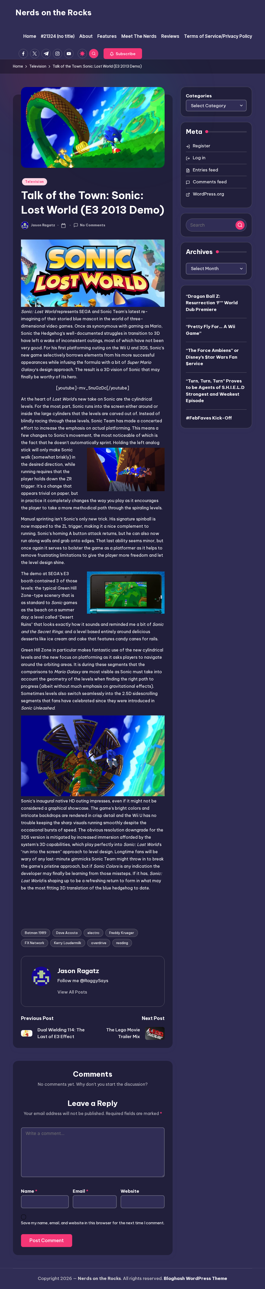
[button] (123, 53)
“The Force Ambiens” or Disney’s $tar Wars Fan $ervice (212, 356)
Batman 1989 (35, 933)
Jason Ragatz (78, 971)
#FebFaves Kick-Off (209, 418)
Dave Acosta (67, 933)
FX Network (34, 943)
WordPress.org (208, 194)
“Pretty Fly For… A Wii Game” (210, 330)
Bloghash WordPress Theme (195, 1278)
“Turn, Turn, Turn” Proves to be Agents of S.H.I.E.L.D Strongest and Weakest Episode (215, 391)
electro (93, 933)
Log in (199, 158)
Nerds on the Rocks (54, 12)
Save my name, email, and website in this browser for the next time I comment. (92, 1222)
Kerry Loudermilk (67, 943)
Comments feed (210, 182)
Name (29, 1191)
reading (122, 943)
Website (130, 1191)
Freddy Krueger (121, 933)
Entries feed (205, 170)
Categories (199, 96)
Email (80, 1191)
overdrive (98, 943)
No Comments (92, 225)
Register (201, 146)
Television (34, 182)
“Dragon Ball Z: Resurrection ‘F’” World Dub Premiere (212, 302)
